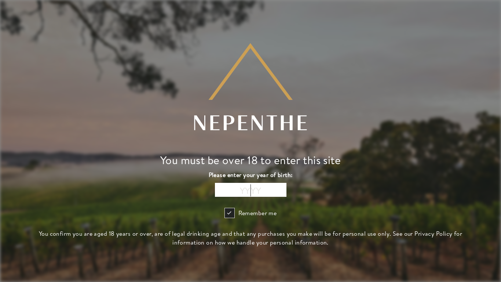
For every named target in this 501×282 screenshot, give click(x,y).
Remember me (257, 213)
